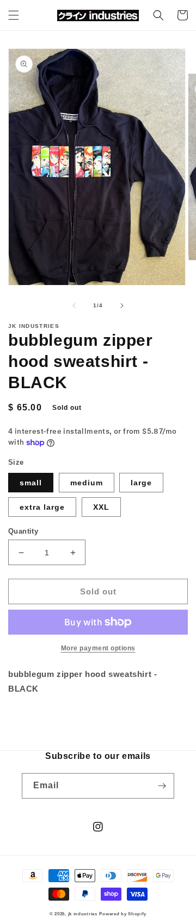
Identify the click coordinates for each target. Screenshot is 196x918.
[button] (14, 15)
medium (86, 482)
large (141, 482)
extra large (42, 507)
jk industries (82, 913)
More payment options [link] (98, 648)
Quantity (23, 531)
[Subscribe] (162, 786)
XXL (101, 507)
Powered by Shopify (122, 913)
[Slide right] (122, 306)
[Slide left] (74, 306)
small (31, 482)
